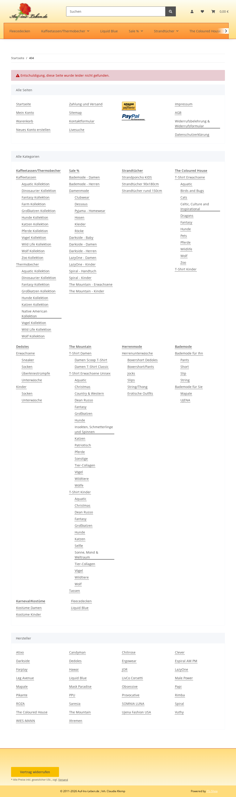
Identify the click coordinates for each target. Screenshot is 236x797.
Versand (63, 779)
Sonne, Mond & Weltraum (86, 554)
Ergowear (129, 661)
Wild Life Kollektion (36, 244)
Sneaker (28, 360)
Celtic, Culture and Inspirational (194, 206)
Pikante (21, 695)
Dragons (186, 215)
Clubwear (82, 197)
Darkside (23, 661)
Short (184, 366)
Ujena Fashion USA (136, 712)
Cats (183, 197)
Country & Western (89, 393)
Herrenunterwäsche (137, 353)
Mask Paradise (80, 686)
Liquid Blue (79, 608)
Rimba (180, 695)
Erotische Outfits (140, 393)
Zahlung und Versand (86, 104)
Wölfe (79, 485)
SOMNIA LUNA (133, 703)
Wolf (183, 256)
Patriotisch (83, 445)
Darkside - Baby (81, 237)
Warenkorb (24, 121)
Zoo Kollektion (32, 257)
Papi (178, 686)
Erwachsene (25, 353)
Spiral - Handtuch (82, 271)
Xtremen (75, 720)
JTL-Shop (212, 791)
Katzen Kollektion (35, 224)
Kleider (80, 224)
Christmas (82, 387)
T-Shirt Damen (80, 353)
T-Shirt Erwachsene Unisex (89, 373)
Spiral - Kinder (80, 278)
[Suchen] (170, 11)
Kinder (21, 387)
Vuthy (179, 712)
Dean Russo (84, 400)
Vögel (79, 472)
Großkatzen (83, 413)
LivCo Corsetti (132, 678)
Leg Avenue (25, 678)
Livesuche (76, 129)
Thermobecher (27, 264)
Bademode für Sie (189, 387)
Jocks (131, 373)
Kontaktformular (81, 121)
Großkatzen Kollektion (39, 211)
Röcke (79, 231)
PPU (72, 695)
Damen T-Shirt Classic (92, 366)
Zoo (183, 262)
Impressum (183, 104)
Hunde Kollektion (35, 217)
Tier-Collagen (85, 465)
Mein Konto (25, 112)
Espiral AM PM (186, 661)
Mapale (186, 393)
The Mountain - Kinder (86, 291)
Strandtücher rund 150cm (142, 190)
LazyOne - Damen (82, 257)
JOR (124, 669)
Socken (27, 366)
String (185, 380)
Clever (180, 652)
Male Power (184, 678)
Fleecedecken (81, 601)
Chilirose (129, 652)
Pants (184, 360)
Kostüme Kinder (28, 614)
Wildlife (186, 249)
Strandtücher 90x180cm (140, 184)
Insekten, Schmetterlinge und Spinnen (94, 429)
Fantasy (186, 222)
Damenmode (79, 190)
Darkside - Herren (83, 251)
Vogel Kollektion (34, 237)
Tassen (74, 590)
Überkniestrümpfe (36, 373)
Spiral (179, 703)
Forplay (21, 669)
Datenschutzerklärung (192, 134)
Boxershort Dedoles (142, 360)
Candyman (77, 652)
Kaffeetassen (26, 177)
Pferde (185, 242)
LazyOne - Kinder (82, 264)
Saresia (74, 703)
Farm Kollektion (34, 204)
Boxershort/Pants (140, 366)
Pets (183, 235)
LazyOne (181, 669)
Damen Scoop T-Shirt (91, 360)
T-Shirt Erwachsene (190, 177)
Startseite (23, 104)
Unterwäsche (32, 380)
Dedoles (75, 661)
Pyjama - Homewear (90, 211)
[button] (192, 11)
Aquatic (186, 184)
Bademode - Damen (84, 177)
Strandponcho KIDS (137, 177)
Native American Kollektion (34, 313)
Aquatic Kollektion (36, 184)
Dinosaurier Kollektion (39, 190)
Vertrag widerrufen (35, 772)
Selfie (79, 545)
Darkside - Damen (83, 244)
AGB (178, 112)
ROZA (20, 703)
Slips (131, 380)
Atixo (20, 652)
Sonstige (81, 458)
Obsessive (130, 686)
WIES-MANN (25, 720)
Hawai (74, 669)
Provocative (130, 695)
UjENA (185, 400)
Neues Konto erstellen (33, 129)
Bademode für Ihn (189, 353)
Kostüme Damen (29, 608)
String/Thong (137, 387)
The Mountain (80, 712)
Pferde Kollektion (35, 231)
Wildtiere (82, 478)
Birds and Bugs (192, 190)
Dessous (81, 204)
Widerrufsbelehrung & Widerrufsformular (192, 123)
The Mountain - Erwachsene (90, 284)
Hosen (79, 217)
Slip (183, 373)
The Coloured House (31, 712)
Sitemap (75, 112)
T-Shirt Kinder (186, 269)
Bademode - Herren (84, 184)
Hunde (185, 229)
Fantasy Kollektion (36, 197)
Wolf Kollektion (33, 251)
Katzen (80, 438)
